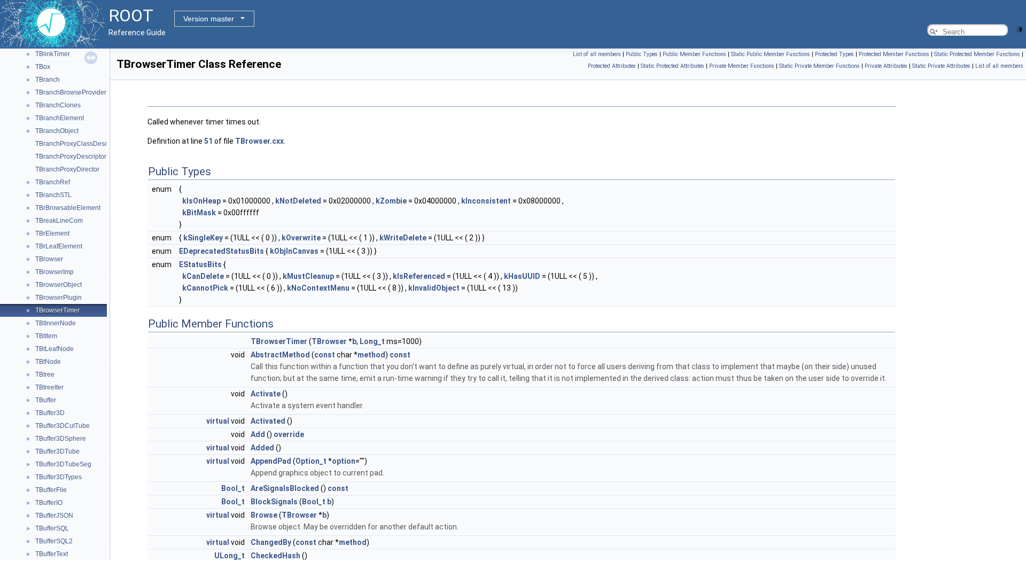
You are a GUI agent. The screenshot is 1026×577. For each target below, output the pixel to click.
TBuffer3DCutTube (62, 426)
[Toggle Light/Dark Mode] (1019, 28)
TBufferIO (49, 502)
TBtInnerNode (55, 323)
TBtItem (46, 336)
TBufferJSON (54, 515)
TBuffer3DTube (57, 451)
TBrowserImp (54, 272)
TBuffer (45, 400)
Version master (208, 18)
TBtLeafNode (54, 349)
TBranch (47, 79)
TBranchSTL (53, 195)
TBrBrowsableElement (67, 208)
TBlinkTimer (52, 54)
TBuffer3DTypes (58, 477)
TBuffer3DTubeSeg (63, 464)
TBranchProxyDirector (67, 169)
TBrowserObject (58, 284)
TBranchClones (58, 105)
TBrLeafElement (58, 246)
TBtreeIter (49, 387)
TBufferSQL (52, 528)
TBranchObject (57, 131)
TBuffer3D (50, 413)
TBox (42, 67)
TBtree (45, 374)
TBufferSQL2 (54, 541)
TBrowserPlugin (58, 297)
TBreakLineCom (59, 220)
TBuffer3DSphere (60, 438)
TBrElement (52, 233)
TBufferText (51, 554)
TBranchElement (59, 118)
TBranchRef (52, 182)
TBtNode (48, 361)
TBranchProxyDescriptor (70, 156)
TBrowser (49, 259)
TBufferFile (51, 490)
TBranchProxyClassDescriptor (79, 143)
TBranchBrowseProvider (70, 92)
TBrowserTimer (57, 310)
